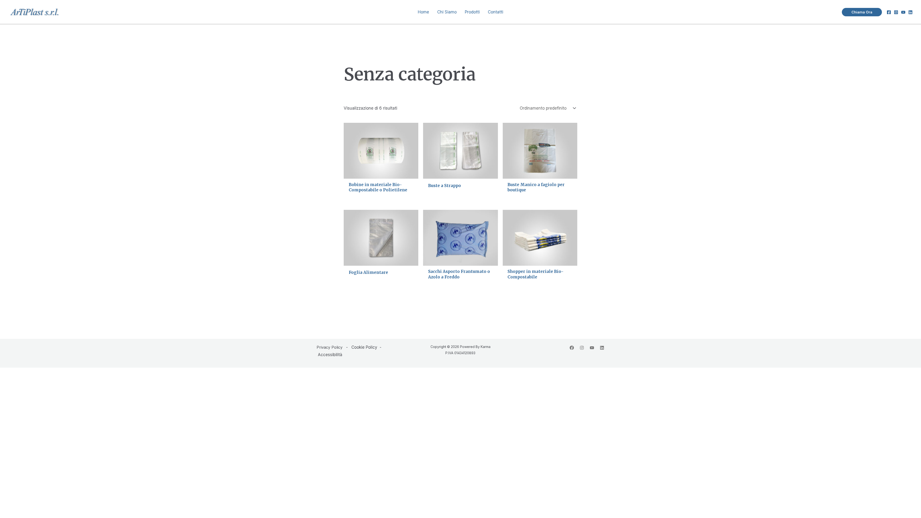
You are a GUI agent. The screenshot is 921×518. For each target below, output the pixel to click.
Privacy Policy (329, 347)
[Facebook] (889, 12)
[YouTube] (903, 12)
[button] (862, 12)
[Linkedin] (910, 12)
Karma (485, 347)
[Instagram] (896, 12)
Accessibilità (330, 354)
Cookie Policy (364, 347)
